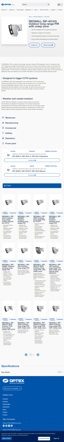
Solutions (5, 401)
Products (5, 398)
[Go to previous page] (28, 354)
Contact (5, 414)
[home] (7, 4)
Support (5, 412)
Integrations (6, 406)
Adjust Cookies (6, 438)
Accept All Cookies (44, 438)
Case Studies (6, 404)
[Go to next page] (36, 354)
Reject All (56, 438)
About (4, 409)
